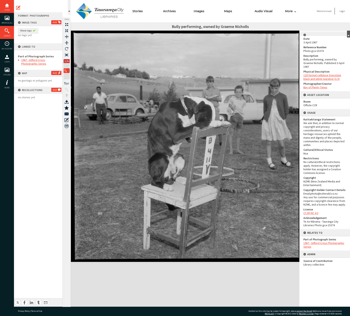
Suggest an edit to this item (18, 7)
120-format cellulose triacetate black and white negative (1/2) (322, 77)
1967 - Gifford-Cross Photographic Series (33, 61)
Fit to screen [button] (67, 31)
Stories (137, 11)
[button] (67, 70)
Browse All (7, 22)
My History (7, 48)
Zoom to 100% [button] (67, 55)
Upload (7, 74)
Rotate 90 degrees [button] (67, 49)
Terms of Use (36, 311)
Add (55, 22)
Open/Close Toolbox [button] (69, 7)
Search (7, 35)
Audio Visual (263, 11)
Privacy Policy (24, 311)
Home (7, 10)
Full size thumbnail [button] (67, 24)
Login (7, 61)
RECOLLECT (269, 313)
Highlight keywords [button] (67, 96)
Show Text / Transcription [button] (67, 83)
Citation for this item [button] (67, 126)
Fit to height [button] (67, 43)
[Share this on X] (18, 300)
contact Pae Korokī (304, 311)
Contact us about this (67, 114)
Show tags (26, 30)
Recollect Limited (306, 313)
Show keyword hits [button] (67, 90)
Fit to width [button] (67, 37)
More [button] (7, 87)
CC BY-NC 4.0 (310, 213)
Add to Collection (67, 108)
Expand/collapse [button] (348, 34)
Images (199, 11)
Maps (228, 11)
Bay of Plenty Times (315, 87)
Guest (329, 11)
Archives (169, 11)
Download (67, 102)
